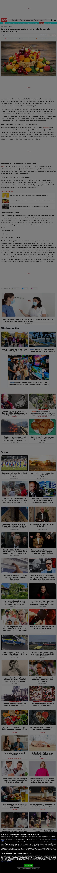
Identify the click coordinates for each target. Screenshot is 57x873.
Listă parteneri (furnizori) (6, 861)
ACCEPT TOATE (28, 865)
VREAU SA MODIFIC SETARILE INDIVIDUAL (28, 869)
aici (36, 847)
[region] (28, 852)
